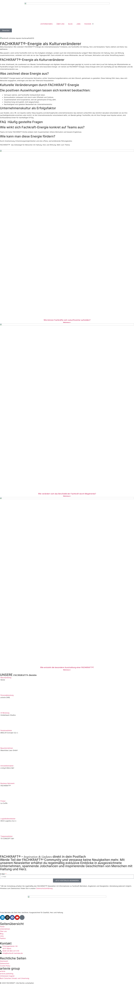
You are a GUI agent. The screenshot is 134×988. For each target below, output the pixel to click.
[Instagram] (7, 917)
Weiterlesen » (67, 322)
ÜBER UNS (60, 24)
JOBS (78, 24)
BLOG (70, 24)
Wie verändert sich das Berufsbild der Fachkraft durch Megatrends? (67, 494)
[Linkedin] (2, 917)
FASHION (87, 24)
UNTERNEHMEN (46, 24)
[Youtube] (17, 917)
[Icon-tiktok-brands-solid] (22, 917)
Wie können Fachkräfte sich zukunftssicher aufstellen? (67, 320)
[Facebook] (12, 917)
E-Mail (2, 874)
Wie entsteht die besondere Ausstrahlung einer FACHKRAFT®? (67, 667)
